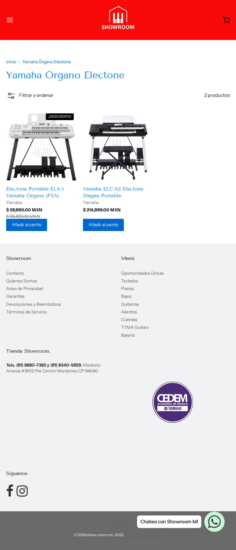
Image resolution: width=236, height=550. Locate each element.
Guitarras (130, 304)
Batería (128, 335)
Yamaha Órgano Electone (46, 62)
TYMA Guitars (135, 327)
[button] (29, 97)
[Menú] (28, 20)
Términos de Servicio (26, 312)
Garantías (15, 296)
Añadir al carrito (26, 224)
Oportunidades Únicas (142, 273)
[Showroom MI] (118, 20)
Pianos (127, 288)
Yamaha (14, 202)
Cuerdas (129, 319)
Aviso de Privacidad (24, 288)
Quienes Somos (21, 281)
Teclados (129, 281)
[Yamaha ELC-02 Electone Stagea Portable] (118, 146)
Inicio (11, 62)
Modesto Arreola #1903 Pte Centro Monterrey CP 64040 (53, 368)
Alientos (129, 312)
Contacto (15, 273)
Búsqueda (118, 523)
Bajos (126, 296)
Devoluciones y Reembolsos (33, 304)
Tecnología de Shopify (143, 534)
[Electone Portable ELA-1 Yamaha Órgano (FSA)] (41, 146)
